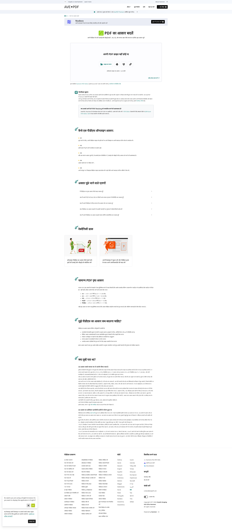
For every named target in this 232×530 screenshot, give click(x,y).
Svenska (132, 463)
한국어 (132, 496)
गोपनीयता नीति (139, 101)
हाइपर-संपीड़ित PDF (103, 516)
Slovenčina (120, 502)
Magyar (119, 484)
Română (119, 499)
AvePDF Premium (119, 12)
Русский (132, 481)
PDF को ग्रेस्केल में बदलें (69, 466)
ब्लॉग (144, 7)
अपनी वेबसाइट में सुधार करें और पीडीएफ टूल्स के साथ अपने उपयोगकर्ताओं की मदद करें (115, 261)
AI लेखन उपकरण (68, 460)
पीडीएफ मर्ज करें (85, 505)
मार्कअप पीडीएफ (102, 499)
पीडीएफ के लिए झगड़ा (86, 484)
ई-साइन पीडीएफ (68, 490)
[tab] (116, 191)
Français (119, 475)
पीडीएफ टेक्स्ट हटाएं (86, 493)
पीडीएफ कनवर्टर (85, 481)
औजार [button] (128, 7)
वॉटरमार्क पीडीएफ (102, 513)
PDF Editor (127, 111)
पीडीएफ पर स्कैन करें (86, 496)
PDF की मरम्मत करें (68, 463)
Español (119, 472)
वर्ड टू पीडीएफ (102, 510)
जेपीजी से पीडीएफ (68, 514)
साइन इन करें (151, 7)
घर (66, 16)
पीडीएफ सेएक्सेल (102, 481)
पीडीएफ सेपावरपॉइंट (103, 484)
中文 (131, 499)
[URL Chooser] (130, 64)
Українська (133, 478)
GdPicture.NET (150, 463)
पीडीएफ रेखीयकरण (86, 511)
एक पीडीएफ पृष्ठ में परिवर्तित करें (71, 493)
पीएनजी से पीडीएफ (86, 472)
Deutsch (119, 466)
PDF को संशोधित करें (69, 469)
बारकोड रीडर (102, 496)
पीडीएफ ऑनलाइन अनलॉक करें (88, 478)
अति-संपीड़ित (93, 404)
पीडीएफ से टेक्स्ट (102, 469)
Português (120, 496)
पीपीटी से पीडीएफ (102, 490)
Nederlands (121, 487)
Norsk (119, 490)
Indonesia (120, 478)
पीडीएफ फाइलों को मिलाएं (87, 499)
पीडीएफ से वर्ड (102, 478)
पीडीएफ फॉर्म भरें (85, 502)
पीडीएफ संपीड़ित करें (103, 460)
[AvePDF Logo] (71, 7)
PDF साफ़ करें (67, 478)
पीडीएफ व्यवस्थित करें (86, 514)
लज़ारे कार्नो (92, 413)
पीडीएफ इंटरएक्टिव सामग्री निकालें (89, 475)
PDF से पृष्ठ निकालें (68, 481)
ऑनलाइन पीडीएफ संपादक (70, 508)
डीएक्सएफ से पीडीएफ (86, 463)
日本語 (132, 502)
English (119, 469)
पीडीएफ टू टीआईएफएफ (87, 490)
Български (133, 475)
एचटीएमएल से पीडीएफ (69, 502)
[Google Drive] (117, 64)
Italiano (119, 481)
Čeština (119, 460)
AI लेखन (162, 7)
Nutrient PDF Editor (82, 84)
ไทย (131, 493)
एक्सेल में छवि (67, 496)
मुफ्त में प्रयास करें (157, 22)
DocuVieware (150, 466)
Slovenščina (121, 505)
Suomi (132, 460)
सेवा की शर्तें (146, 480)
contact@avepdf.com (150, 491)
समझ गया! (32, 521)
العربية (131, 487)
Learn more (87, 2)
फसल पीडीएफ (102, 493)
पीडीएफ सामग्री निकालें (104, 463)
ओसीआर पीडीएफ (68, 511)
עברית (131, 484)
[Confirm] (33, 505)
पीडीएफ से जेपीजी (103, 466)
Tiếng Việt (133, 466)
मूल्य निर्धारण (137, 7)
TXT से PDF (67, 487)
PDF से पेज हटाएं (68, 484)
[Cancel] (28, 505)
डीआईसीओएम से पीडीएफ (87, 460)
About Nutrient (160, 2)
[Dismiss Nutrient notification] (167, 1)
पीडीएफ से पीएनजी (103, 472)
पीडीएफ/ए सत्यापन (103, 487)
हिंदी (131, 490)
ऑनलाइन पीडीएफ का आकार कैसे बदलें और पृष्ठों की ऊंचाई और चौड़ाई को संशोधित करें (79, 261)
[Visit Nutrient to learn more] (65, 1)
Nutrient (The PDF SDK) (153, 460)
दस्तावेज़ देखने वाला (86, 466)
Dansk (119, 463)
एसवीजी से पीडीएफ (68, 505)
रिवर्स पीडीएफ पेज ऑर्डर (104, 507)
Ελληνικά (132, 472)
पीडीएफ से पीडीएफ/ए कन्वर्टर (105, 475)
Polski (119, 493)
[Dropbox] (123, 64)
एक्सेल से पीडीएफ (68, 499)
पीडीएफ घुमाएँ (85, 487)
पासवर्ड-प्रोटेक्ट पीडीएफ (87, 469)
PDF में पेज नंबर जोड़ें (69, 475)
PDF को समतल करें (68, 472)
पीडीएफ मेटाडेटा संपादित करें (88, 508)
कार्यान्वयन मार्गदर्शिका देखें (115, 84)
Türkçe (132, 469)
